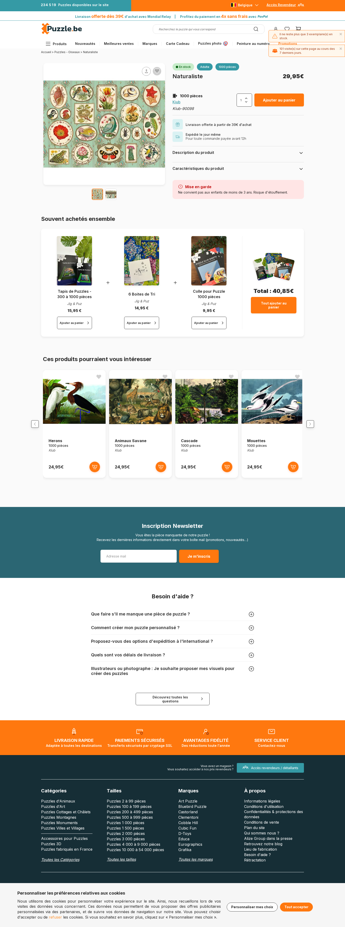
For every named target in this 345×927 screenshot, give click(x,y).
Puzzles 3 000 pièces (126, 839)
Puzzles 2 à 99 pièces (126, 801)
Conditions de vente (261, 822)
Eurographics (190, 844)
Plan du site (254, 827)
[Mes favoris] (287, 29)
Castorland (188, 812)
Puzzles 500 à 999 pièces (130, 817)
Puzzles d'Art (53, 806)
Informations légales (262, 801)
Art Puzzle (187, 801)
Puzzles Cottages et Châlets (66, 812)
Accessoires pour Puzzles (64, 838)
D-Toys (184, 833)
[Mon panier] (298, 29)
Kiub (176, 102)
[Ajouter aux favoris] (157, 71)
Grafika (184, 849)
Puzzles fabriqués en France (66, 849)
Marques (149, 44)
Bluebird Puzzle (192, 806)
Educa (183, 839)
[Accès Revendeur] (301, 7)
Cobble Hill (188, 822)
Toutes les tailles (121, 859)
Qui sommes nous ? (261, 833)
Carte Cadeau (177, 44)
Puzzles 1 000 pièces (125, 822)
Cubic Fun (187, 828)
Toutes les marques (195, 859)
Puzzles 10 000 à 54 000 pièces (135, 849)
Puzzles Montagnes (58, 817)
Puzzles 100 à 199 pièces (129, 806)
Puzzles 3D (51, 843)
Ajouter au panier (279, 100)
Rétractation (255, 860)
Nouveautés (85, 44)
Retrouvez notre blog (263, 843)
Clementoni (188, 817)
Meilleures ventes (119, 44)
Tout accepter (296, 907)
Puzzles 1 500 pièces (125, 828)
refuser (55, 917)
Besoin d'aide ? (257, 854)
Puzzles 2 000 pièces (126, 833)
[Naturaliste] (97, 194)
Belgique (245, 5)
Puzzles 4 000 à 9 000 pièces (133, 844)
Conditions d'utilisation (264, 806)
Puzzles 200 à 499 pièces (130, 812)
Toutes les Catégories (60, 859)
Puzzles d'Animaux (58, 801)
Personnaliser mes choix (252, 907)
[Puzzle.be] (61, 33)
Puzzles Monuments (59, 822)
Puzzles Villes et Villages (62, 828)
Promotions (287, 44)
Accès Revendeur (281, 5)
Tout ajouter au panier (274, 305)
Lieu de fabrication (260, 849)
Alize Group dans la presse (268, 838)
